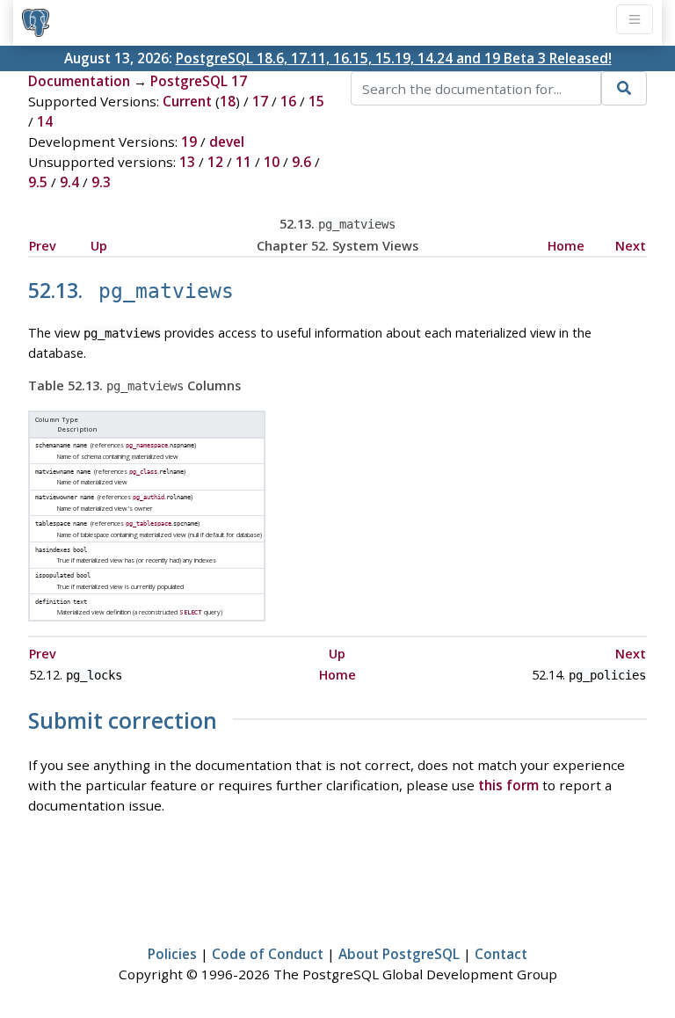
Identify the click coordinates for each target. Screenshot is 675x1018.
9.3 (101, 182)
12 (215, 162)
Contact (501, 954)
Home (566, 245)
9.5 (37, 182)
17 (260, 101)
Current (187, 101)
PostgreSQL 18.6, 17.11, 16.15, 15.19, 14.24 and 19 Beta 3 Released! (394, 58)
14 (45, 121)
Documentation (79, 81)
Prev (42, 245)
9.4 (69, 182)
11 (243, 162)
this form (508, 785)
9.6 (301, 162)
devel (226, 141)
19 (189, 141)
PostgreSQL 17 (198, 81)
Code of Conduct (267, 954)
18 (228, 101)
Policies (172, 954)
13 (187, 162)
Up (99, 245)
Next (630, 245)
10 (271, 162)
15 (316, 101)
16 (288, 101)
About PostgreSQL (399, 954)
